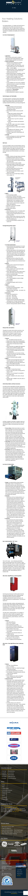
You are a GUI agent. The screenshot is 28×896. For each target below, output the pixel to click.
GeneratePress (14, 893)
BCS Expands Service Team (8, 826)
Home (3, 784)
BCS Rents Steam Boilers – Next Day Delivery (12, 832)
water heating (21, 150)
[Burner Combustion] (14, 2)
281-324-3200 (14, 807)
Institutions (4, 774)
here (18, 808)
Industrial (4, 773)
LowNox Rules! (5, 788)
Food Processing (12, 778)
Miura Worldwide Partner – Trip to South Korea (12, 830)
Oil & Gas (4, 771)
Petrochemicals (11, 776)
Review (19, 875)
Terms (3, 795)
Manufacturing (11, 771)
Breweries (4, 776)
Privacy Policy (5, 799)
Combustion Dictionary (7, 790)
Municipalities (11, 774)
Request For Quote (6, 792)
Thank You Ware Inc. (6, 828)
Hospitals (4, 778)
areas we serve (15, 811)
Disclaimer (4, 797)
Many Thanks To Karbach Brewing (9, 833)
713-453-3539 (7, 807)
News (3, 786)
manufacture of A (10, 331)
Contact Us (4, 793)
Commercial (11, 773)
